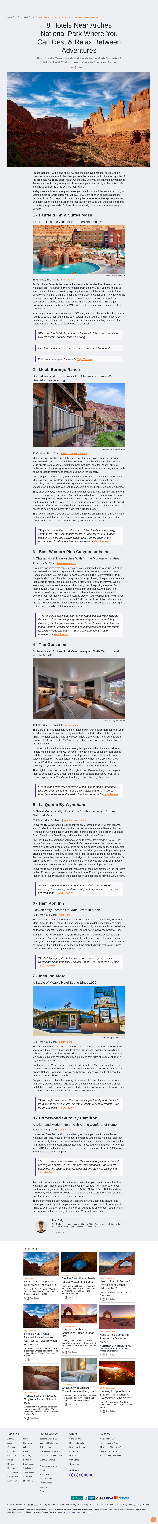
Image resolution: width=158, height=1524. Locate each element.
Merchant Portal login (49, 1443)
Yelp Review (84, 359)
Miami (26, 1439)
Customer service (108, 1439)
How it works (75, 1456)
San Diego (28, 1468)
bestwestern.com (66, 563)
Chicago (11, 1451)
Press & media (46, 1483)
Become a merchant (48, 1439)
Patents (146, 1504)
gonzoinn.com (70, 725)
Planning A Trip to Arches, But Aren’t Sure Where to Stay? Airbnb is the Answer (116, 1395)
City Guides (24, 17)
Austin (10, 1443)
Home (9, 17)
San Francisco (29, 1472)
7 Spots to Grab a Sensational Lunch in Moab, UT (78, 1333)
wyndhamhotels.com (74, 820)
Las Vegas (12, 1481)
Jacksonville (12, 1472)
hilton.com (64, 914)
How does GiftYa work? (110, 1447)
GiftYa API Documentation (51, 1456)
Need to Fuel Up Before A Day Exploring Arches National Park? (115, 1285)
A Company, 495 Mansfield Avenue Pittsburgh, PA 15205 (56, 1504)
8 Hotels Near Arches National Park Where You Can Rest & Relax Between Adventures (70, 17)
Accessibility (121, 1504)
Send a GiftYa (75, 1439)
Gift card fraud (46, 1479)
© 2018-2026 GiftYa (16, 1504)
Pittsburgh (27, 1456)
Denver (10, 1464)
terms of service (68, 1512)
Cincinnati (11, 1456)
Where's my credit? (108, 1451)
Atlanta (10, 1439)
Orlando (26, 1447)
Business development (50, 1451)
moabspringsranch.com (74, 453)
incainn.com (65, 1042)
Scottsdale (27, 1477)
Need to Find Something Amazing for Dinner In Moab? (114, 1338)
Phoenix (26, 1451)
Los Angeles (12, 1477)
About (42, 1470)
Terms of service (108, 1504)
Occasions (74, 1464)
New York (27, 1443)
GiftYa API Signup (47, 1460)
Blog (16, 17)
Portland (27, 1460)
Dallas (10, 1460)
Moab (32, 17)
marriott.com (68, 279)
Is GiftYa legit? (46, 1474)
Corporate (73, 1451)
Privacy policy (135, 1504)
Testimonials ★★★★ (109, 1443)
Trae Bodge (82, 68)
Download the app (77, 1447)
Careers (43, 1487)
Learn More (59, 1233)
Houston (11, 1468)
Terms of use (93, 1504)
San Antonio (28, 1464)
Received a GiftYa (77, 1443)
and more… (28, 1481)
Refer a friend (45, 1447)
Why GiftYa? (74, 1460)
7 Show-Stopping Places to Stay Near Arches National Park (40, 1399)
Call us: (110, 1456)
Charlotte (11, 1447)
